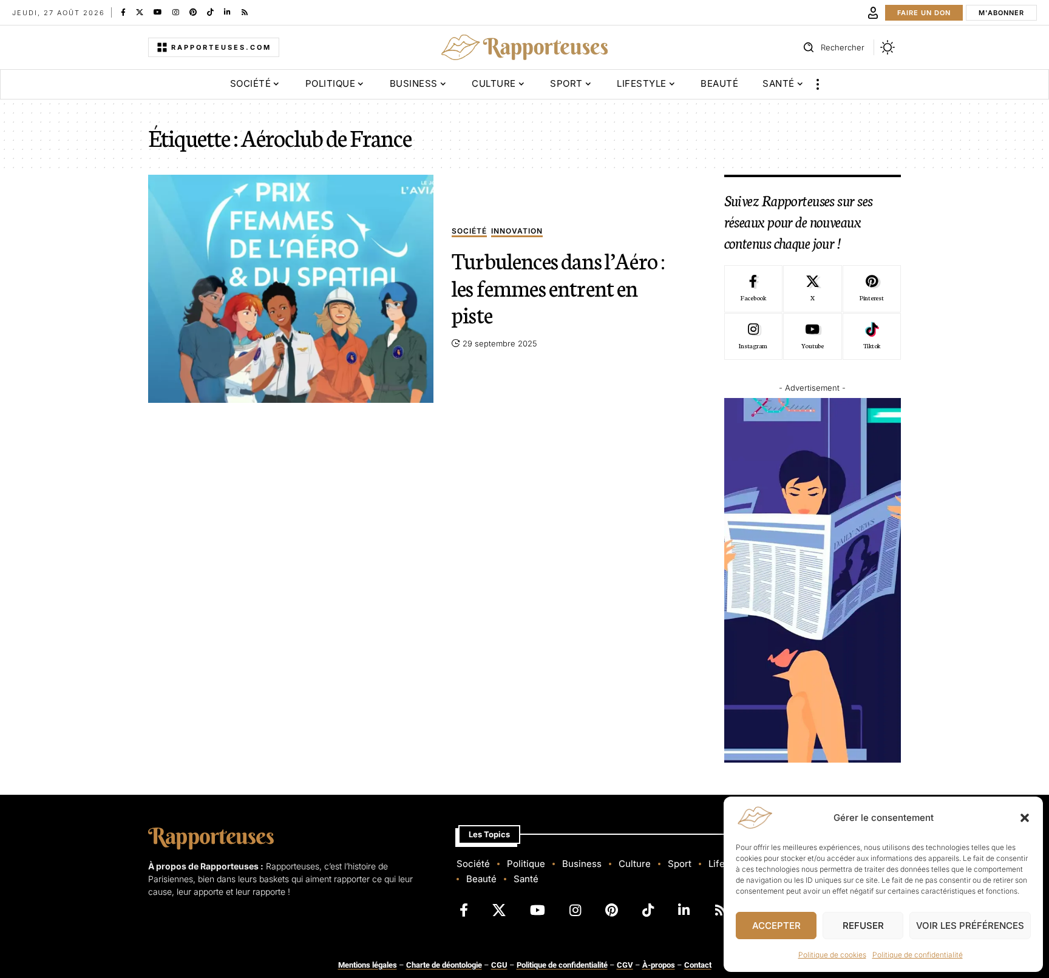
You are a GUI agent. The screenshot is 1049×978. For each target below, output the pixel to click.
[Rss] (244, 12)
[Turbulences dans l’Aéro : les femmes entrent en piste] (290, 289)
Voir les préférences (970, 925)
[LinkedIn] (227, 12)
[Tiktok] (872, 336)
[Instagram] (175, 12)
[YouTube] (158, 12)
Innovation (517, 231)
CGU (499, 965)
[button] (1025, 818)
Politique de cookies (832, 954)
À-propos (658, 965)
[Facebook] (123, 12)
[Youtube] (812, 336)
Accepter (776, 925)
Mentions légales (367, 965)
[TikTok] (210, 12)
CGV (625, 965)
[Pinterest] (193, 12)
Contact (697, 965)
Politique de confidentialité (917, 954)
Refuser (863, 925)
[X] (139, 12)
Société (469, 231)
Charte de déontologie (444, 965)
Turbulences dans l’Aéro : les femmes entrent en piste (558, 286)
